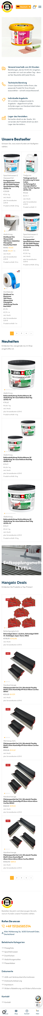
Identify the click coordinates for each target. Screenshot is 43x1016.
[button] (35, 6)
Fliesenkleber (9, 963)
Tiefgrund (27, 175)
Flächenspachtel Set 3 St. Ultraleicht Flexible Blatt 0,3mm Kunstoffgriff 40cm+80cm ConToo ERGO (21, 690)
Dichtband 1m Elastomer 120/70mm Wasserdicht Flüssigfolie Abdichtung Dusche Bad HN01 (10, 300)
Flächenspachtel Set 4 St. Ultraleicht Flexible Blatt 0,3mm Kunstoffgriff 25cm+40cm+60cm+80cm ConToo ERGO (20, 857)
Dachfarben (9, 955)
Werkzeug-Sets (9, 741)
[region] (21, 39)
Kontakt (7, 1002)
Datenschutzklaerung (13, 981)
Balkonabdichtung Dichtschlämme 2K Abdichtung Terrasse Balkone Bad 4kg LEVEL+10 (17, 398)
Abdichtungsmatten (12, 959)
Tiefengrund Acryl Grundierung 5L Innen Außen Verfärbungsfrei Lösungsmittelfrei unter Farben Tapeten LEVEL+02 (31, 184)
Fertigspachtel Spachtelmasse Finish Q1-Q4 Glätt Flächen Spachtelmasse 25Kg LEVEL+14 (11, 184)
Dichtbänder (8, 292)
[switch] (38, 1005)
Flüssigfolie (9, 948)
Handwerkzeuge (9, 685)
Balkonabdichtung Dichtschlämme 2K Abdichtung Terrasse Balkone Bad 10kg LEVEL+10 (18, 521)
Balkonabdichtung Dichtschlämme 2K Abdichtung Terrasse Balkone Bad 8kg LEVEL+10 (17, 459)
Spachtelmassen (11, 952)
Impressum (8, 984)
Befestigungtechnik (11, 631)
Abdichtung (7, 234)
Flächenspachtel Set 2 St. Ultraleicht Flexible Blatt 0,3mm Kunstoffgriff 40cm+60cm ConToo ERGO (21, 745)
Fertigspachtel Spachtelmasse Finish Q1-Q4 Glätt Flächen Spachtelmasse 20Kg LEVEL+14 (31, 243)
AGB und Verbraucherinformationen (19, 977)
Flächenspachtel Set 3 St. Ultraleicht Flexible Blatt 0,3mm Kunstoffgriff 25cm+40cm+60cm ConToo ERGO (20, 801)
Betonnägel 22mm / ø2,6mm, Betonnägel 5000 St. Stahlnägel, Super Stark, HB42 (20, 635)
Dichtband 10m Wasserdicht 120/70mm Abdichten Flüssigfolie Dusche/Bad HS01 (11, 241)
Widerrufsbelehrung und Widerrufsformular (22, 988)
